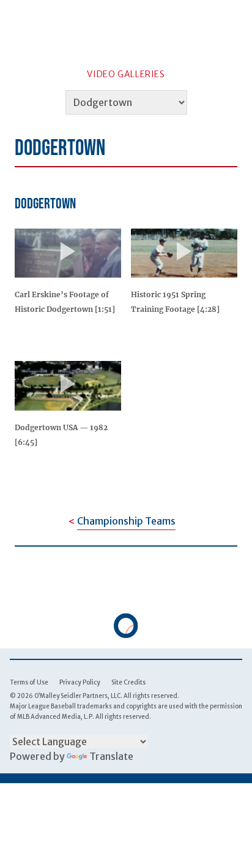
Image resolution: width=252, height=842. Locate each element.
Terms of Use (29, 682)
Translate (111, 756)
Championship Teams (126, 521)
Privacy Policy (79, 682)
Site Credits (128, 682)
